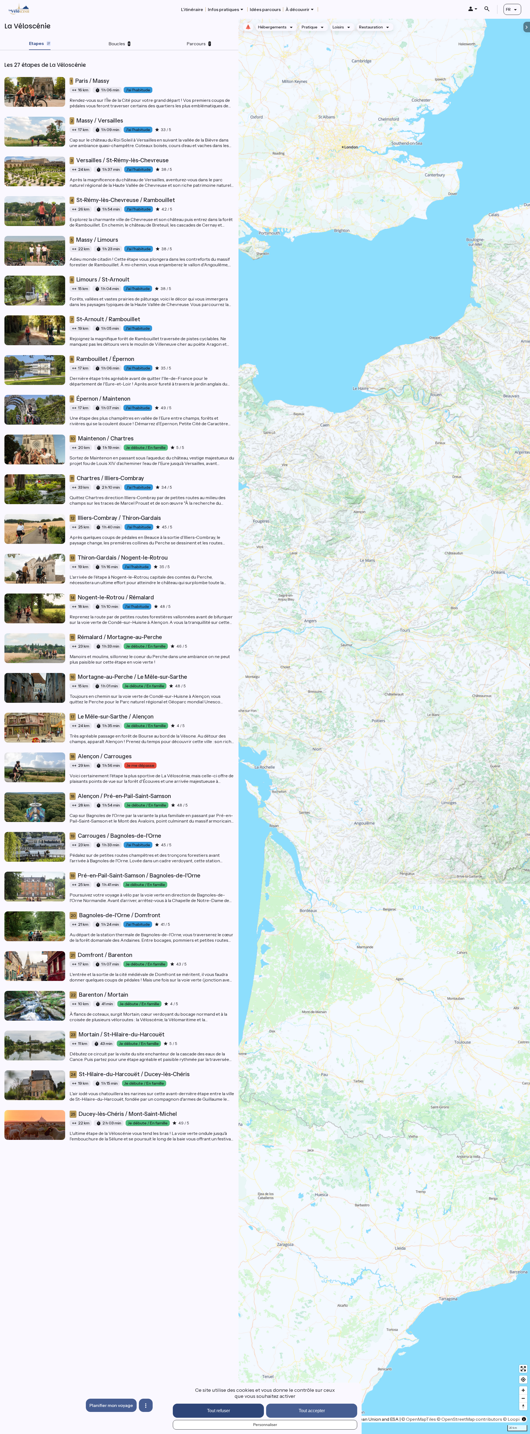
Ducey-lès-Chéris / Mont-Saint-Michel (124, 1114)
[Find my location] (523, 1380)
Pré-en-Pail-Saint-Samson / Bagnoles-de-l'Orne (135, 875)
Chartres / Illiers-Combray (107, 478)
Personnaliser (265, 1424)
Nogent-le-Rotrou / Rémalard (112, 597)
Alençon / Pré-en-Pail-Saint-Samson (121, 796)
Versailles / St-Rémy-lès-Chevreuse (120, 160)
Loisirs (338, 27)
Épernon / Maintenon (100, 398)
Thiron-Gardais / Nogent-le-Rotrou (119, 557)
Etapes (39, 43)
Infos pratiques (223, 9)
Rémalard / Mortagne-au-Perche (116, 637)
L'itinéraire (192, 9)
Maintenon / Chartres (102, 438)
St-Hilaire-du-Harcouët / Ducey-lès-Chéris (130, 1074)
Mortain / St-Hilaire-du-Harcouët (118, 1034)
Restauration (371, 27)
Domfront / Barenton (101, 955)
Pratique (309, 27)
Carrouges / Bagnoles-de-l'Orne (116, 835)
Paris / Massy (90, 81)
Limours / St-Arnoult (100, 279)
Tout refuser (218, 1410)
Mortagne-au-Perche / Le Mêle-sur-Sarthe (129, 677)
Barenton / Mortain (99, 994)
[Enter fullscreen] (523, 1369)
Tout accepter (312, 1410)
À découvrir (297, 9)
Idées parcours (265, 9)
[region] (384, 726)
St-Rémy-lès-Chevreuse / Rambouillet (123, 200)
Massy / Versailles (97, 120)
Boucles (119, 43)
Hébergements (272, 27)
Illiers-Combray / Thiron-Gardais (116, 518)
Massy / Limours (94, 239)
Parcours (198, 43)
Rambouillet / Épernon (102, 359)
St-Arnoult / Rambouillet (105, 319)
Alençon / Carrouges (101, 756)
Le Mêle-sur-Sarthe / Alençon (112, 716)
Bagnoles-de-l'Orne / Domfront (115, 915)
